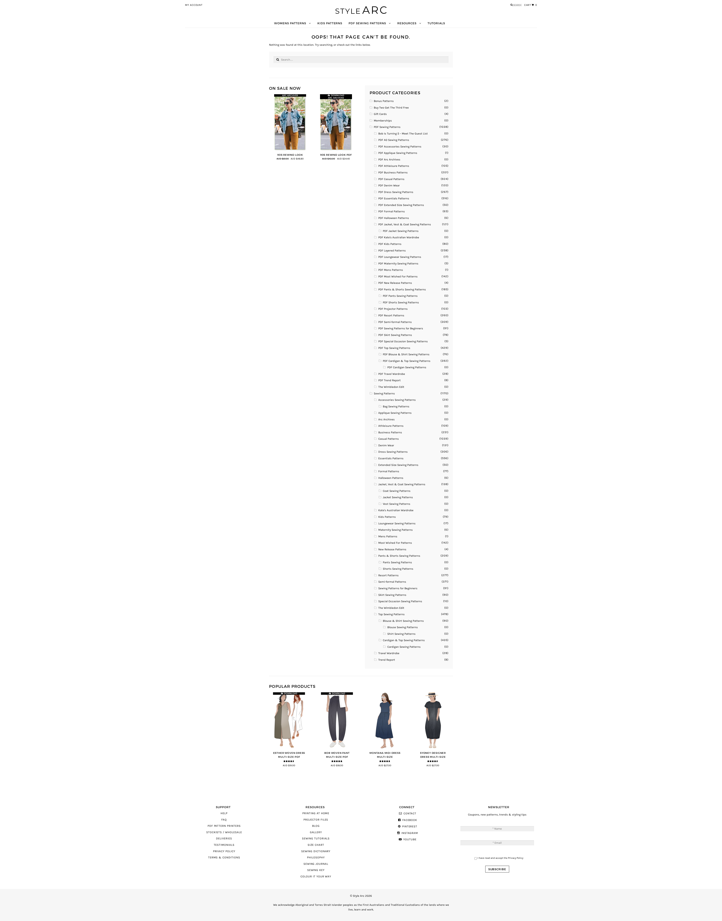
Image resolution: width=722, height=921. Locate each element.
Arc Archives (386, 419)
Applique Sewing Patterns (395, 413)
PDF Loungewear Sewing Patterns (399, 257)
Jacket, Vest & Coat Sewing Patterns (401, 484)
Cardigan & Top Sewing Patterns (404, 640)
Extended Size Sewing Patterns (398, 465)
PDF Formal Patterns (391, 211)
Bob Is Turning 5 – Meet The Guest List (403, 133)
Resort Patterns (388, 575)
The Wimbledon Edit (391, 387)
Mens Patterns (387, 536)
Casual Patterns (388, 438)
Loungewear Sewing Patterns (397, 523)
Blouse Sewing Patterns (402, 627)
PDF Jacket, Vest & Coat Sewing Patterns (404, 224)
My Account (193, 5)
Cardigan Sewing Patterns (404, 646)
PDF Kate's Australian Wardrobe (398, 237)
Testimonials (224, 845)
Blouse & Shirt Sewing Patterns (403, 621)
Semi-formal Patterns (392, 581)
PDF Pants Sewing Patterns (400, 296)
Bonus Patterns (384, 101)
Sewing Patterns (384, 393)
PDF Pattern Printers (224, 826)
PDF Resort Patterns (391, 315)
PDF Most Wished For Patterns (398, 276)
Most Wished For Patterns (395, 542)
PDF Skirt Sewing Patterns (395, 335)
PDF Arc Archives (389, 159)
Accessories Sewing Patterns (397, 400)
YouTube (409, 839)
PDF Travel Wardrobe (391, 374)
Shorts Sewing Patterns (398, 568)
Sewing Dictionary (315, 851)
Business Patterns (390, 432)
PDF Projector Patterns (393, 309)
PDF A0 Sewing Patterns (393, 140)
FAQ (224, 819)
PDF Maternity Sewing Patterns (398, 263)
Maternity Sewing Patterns (395, 529)
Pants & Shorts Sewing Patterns (399, 555)
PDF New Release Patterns (395, 283)
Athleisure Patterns (390, 425)
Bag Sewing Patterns (396, 406)
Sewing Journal (315, 864)
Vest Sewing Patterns (396, 504)
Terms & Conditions (224, 857)
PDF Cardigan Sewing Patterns (406, 367)
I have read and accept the (500, 857)
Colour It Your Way (315, 876)
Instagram (409, 833)
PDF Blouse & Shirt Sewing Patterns (406, 354)
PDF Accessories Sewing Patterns (399, 146)
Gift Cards (380, 114)
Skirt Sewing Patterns (392, 595)
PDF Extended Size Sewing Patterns (401, 205)
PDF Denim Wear (389, 185)
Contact (409, 813)
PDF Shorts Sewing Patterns (401, 302)
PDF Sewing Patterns (367, 23)
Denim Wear (386, 445)
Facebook (409, 820)
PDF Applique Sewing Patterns (397, 153)
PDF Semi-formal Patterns (395, 322)
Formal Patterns (388, 471)
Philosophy (316, 857)
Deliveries (224, 838)
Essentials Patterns (390, 458)
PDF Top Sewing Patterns (394, 348)
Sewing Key (316, 870)
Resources (406, 23)
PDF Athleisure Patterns (393, 166)
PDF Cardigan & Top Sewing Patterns (406, 361)
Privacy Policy (224, 851)
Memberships (383, 120)
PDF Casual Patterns (391, 179)
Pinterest (409, 826)
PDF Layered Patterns (392, 250)
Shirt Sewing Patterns (401, 634)
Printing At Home (315, 813)
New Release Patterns (392, 549)
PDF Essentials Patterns (393, 198)
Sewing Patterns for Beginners (397, 588)
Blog (316, 826)
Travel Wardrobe (388, 653)
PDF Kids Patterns (389, 244)
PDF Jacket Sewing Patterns (401, 231)
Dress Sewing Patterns (393, 451)
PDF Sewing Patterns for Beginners (400, 328)
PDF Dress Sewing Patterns (395, 192)
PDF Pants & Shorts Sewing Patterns (402, 289)
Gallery (316, 832)
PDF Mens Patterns (390, 270)
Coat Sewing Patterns (396, 491)
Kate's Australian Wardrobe (395, 510)
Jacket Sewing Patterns (398, 497)
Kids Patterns (329, 23)
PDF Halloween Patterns (393, 218)
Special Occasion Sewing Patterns (400, 601)
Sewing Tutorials (316, 838)
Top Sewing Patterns (391, 614)
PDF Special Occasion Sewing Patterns (403, 341)
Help (224, 813)
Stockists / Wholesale (224, 832)
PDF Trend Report (389, 380)
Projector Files (315, 819)
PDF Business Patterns (393, 172)
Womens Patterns (290, 23)
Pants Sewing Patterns (397, 562)
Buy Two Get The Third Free (391, 107)
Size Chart (316, 845)
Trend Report (386, 659)
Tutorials (436, 23)
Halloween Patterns (390, 478)
